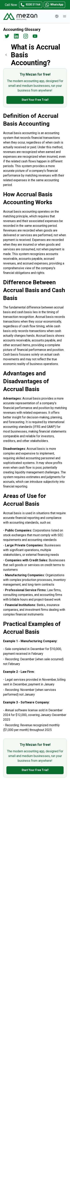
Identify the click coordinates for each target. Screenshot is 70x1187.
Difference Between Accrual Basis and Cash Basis (34, 290)
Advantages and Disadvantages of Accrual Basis (26, 381)
